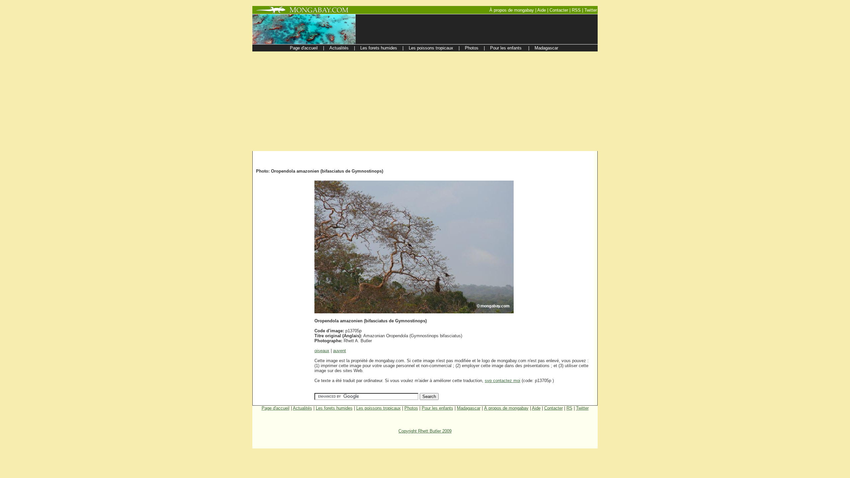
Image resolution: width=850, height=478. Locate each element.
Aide (536, 408)
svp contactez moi (502, 380)
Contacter (553, 408)
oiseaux (321, 350)
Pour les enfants (437, 408)
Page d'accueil (276, 408)
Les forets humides (334, 408)
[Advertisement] (425, 101)
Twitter (582, 408)
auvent (339, 350)
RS (569, 408)
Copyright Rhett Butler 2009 (425, 431)
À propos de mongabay (506, 408)
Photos (411, 408)
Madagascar (468, 408)
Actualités (302, 408)
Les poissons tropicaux (378, 408)
